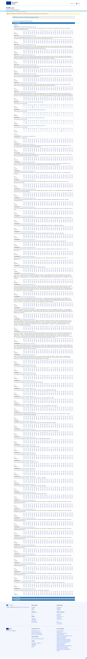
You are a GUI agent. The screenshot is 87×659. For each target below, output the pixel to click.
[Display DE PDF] (30, 32)
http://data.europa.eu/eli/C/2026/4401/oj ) (28, 265)
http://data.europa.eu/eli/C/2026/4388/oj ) (28, 153)
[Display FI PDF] (38, 32)
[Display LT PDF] (53, 32)
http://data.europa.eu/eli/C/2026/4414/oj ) (28, 396)
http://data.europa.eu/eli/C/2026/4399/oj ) (28, 247)
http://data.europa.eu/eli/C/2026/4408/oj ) (28, 343)
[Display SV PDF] (72, 32)
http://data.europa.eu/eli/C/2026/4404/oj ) (28, 296)
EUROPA (8, 11)
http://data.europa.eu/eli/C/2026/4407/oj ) (28, 331)
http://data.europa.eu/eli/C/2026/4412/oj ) (28, 380)
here (46, 13)
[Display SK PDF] (65, 32)
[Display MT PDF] (55, 32)
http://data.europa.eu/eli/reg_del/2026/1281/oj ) (28, 26)
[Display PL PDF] (59, 32)
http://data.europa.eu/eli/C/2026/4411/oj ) (28, 372)
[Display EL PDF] (32, 32)
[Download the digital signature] (28, 33)
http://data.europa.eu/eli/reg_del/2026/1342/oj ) (28, 44)
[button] (78, 3)
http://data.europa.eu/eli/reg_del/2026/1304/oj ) (28, 35)
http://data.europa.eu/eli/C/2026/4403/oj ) (28, 284)
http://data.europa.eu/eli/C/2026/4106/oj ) (28, 136)
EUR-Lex (10, 8)
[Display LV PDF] (51, 32)
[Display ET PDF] (36, 32)
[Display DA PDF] (28, 32)
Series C (16, 133)
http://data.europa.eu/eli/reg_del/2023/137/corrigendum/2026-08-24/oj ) (33, 117)
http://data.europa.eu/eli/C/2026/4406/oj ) (28, 319)
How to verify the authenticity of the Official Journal (22, 21)
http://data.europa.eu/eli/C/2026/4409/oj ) (28, 354)
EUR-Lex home (12, 11)
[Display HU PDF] (47, 32)
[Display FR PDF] (40, 32)
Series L (15, 24)
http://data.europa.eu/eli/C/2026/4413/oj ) (28, 388)
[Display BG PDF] (24, 32)
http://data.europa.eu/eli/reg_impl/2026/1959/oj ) (29, 91)
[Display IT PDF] (49, 32)
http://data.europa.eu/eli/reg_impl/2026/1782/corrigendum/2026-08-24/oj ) (33, 109)
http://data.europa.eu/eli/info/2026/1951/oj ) (28, 54)
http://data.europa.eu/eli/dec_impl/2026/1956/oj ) (29, 73)
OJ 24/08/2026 (16, 23)
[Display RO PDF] (63, 32)
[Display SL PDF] (67, 32)
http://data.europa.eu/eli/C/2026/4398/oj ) (28, 239)
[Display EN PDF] (34, 32)
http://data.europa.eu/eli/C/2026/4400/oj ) (28, 256)
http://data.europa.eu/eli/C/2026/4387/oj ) (28, 144)
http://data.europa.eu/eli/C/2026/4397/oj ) (28, 231)
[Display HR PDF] (44, 32)
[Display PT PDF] (61, 32)
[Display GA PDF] (42, 32)
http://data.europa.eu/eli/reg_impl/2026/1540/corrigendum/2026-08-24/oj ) (33, 125)
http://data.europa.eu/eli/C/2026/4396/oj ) (28, 223)
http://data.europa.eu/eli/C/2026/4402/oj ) (28, 273)
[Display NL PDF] (57, 32)
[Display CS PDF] (26, 32)
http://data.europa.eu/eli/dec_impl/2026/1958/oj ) (29, 82)
